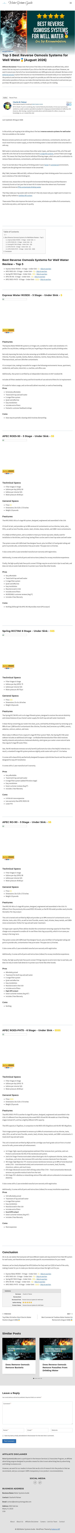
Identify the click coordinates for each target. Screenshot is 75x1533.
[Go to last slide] (5, 1357)
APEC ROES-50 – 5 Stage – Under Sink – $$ (20, 242)
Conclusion (8, 251)
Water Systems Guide (37, 104)
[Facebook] (68, 104)
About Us (20, 1522)
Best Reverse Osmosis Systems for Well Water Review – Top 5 (24, 237)
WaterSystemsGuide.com (11, 1459)
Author (5, 97)
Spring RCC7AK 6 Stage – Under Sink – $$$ (20, 244)
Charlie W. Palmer (20, 102)
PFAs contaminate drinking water (29, 187)
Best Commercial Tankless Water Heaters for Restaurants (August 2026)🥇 (57, 1317)
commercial (54, 165)
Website (55, 1430)
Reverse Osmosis (7, 51)
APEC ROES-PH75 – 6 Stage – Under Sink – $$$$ (21, 249)
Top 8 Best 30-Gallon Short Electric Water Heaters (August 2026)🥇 (16, 1317)
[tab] (33, 1378)
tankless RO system (25, 195)
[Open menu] (71, 3)
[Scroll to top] (70, 1530)
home (46, 165)
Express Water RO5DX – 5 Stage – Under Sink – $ (21, 240)
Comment (7, 1404)
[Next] (69, 1357)
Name (5, 1430)
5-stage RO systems (46, 154)
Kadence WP (55, 1529)
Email (29, 1430)
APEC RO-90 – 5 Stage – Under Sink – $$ (19, 247)
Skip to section (46, 269)
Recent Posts (13, 97)
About (12, 1522)
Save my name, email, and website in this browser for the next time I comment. (29, 1436)
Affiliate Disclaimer (31, 1522)
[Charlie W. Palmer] (7, 106)
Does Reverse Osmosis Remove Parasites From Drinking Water (55, 1367)
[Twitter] (70, 104)
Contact (62, 1522)
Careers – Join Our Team (48, 1522)
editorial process (8, 75)
